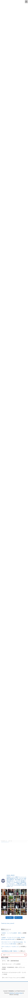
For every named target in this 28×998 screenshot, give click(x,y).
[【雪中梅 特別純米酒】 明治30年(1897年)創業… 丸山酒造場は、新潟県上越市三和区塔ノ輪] (11, 899)
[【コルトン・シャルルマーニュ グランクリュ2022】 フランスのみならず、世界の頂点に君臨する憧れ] (24, 899)
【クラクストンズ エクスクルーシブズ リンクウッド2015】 (14, 973)
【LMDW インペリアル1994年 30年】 (11, 933)
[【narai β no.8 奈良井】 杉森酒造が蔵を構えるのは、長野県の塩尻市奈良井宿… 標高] (4, 905)
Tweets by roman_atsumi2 (7, 923)
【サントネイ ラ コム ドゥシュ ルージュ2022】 (13, 977)
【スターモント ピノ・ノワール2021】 (11, 964)
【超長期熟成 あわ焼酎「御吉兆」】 (10, 951)
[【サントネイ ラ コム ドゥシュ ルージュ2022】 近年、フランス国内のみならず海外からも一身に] (4, 899)
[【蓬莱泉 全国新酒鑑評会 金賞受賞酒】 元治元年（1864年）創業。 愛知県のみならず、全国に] (24, 905)
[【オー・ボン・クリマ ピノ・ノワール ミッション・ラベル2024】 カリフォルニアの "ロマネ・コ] (17, 905)
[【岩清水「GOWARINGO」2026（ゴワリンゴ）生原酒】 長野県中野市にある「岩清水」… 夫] (17, 892)
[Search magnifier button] (25, 955)
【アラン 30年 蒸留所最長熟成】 (10, 960)
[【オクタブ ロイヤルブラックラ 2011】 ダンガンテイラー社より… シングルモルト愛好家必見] (11, 905)
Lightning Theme (18, 993)
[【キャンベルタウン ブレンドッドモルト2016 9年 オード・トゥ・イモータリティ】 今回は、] (17, 899)
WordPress (12, 993)
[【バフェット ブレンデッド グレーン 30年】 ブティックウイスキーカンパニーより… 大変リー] (4, 912)
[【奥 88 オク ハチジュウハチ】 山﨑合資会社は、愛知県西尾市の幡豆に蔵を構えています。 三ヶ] (17, 912)
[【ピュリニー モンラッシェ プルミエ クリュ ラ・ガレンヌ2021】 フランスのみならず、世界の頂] (11, 912)
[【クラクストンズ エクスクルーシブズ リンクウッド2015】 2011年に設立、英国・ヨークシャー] (24, 892)
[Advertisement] (14, 857)
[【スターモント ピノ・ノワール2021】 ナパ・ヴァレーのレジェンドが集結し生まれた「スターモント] (11, 892)
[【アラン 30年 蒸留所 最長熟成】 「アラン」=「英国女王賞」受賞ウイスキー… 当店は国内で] (4, 892)
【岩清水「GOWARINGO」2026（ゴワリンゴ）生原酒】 (13, 968)
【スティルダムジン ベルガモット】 (10, 946)
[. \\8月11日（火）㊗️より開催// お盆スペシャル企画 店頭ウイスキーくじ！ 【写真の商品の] (24, 912)
